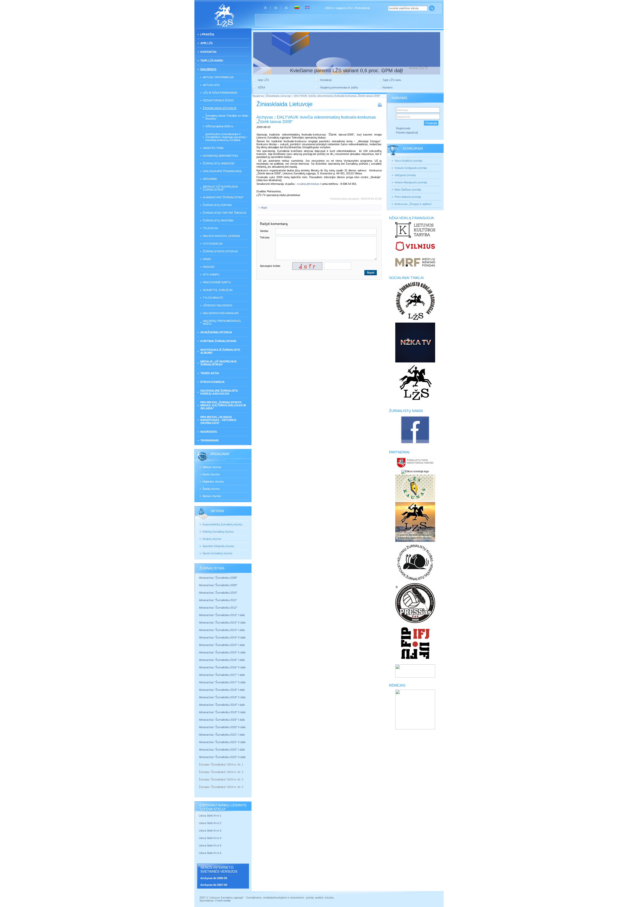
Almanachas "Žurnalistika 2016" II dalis (222, 667)
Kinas (207, 259)
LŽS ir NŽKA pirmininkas (220, 92)
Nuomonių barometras (220, 155)
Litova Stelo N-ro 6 (210, 852)
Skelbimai (210, 178)
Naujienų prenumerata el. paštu (222, 322)
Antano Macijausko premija (411, 182)
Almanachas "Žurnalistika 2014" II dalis (222, 637)
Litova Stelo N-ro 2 (210, 823)
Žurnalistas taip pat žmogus (224, 212)
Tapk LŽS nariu (211, 60)
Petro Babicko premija (408, 196)
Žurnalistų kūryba (217, 205)
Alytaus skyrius (211, 495)
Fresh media (223, 900)
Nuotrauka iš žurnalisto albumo (220, 351)
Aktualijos (211, 84)
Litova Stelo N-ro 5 (210, 845)
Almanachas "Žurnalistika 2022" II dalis (222, 757)
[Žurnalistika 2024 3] (199, 783)
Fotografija (213, 243)
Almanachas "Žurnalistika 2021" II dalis (222, 742)
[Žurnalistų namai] (415, 443)
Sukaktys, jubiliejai (218, 289)
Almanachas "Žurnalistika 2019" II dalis (222, 712)
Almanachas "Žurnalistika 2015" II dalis (222, 652)
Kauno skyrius (211, 474)
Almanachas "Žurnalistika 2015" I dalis (222, 644)
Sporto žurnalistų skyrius (217, 553)
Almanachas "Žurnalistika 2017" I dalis (222, 674)
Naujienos (208, 69)
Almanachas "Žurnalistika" (223, 197)
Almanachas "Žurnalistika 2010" (218, 592)
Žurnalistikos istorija (220, 251)
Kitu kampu (211, 274)
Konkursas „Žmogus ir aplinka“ (413, 204)
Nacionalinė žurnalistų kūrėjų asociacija (219, 392)
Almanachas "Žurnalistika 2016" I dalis (222, 659)
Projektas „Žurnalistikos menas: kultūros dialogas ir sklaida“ (223, 405)
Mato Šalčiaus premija (408, 189)
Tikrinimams (209, 440)
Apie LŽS (206, 43)
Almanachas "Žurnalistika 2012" (218, 607)
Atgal (264, 207)
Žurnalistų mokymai (218, 220)
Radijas (208, 266)
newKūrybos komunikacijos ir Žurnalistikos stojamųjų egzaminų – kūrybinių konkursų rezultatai (226, 137)
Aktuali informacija (218, 77)
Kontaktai (208, 51)
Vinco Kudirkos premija (408, 160)
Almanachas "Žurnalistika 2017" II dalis (222, 682)
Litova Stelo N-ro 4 (210, 838)
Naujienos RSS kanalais (221, 313)
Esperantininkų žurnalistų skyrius (222, 524)
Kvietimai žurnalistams (218, 341)
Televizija (210, 228)
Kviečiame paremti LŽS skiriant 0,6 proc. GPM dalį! (346, 70)
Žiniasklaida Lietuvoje (220, 108)
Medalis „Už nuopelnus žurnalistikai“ (218, 363)
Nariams (388, 87)
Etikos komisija (212, 381)
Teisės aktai (209, 373)
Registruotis (403, 128)
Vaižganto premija (405, 175)
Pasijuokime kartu (217, 282)
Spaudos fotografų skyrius (218, 546)
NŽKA (261, 87)
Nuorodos (208, 431)
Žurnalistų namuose (219, 163)
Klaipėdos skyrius (213, 481)
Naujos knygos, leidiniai (221, 235)
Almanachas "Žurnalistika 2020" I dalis (222, 719)
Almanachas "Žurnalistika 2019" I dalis (222, 704)
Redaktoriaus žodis (218, 100)
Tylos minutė (213, 297)
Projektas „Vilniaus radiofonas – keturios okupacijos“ (218, 420)
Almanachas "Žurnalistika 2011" (218, 600)
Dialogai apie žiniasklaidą (222, 171)
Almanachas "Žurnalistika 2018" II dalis (222, 697)
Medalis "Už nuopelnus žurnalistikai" (220, 188)
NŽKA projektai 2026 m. (219, 126)
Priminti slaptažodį (407, 132)
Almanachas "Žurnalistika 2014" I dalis (222, 629)
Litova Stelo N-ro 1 (210, 815)
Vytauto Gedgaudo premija (411, 167)
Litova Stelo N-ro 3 (210, 830)
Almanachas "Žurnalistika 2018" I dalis (222, 689)
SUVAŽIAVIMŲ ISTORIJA (216, 332)
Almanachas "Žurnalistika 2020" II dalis (222, 727)
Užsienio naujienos (217, 305)
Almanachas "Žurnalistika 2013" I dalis (222, 615)
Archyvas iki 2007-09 (213, 884)
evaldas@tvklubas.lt (309, 183)
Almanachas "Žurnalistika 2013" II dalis (222, 622)
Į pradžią (207, 34)
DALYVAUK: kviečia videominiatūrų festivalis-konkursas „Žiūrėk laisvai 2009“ (336, 95)
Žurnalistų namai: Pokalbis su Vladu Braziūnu (226, 117)
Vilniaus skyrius (211, 467)
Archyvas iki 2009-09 (213, 878)
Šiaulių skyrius (211, 488)
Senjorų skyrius (211, 538)
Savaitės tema (213, 147)
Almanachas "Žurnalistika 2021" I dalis (222, 734)
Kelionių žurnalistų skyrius (218, 531)
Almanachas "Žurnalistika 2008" (218, 577)
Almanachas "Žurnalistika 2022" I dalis (222, 749)
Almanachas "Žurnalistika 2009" (218, 585)
